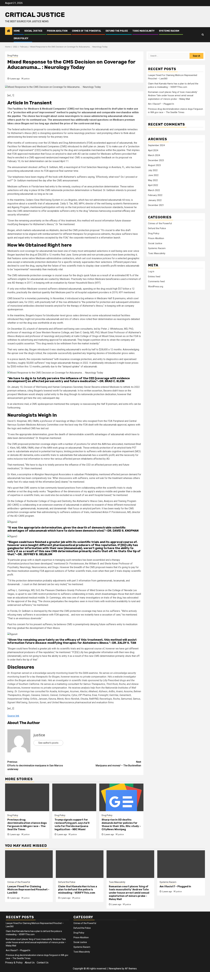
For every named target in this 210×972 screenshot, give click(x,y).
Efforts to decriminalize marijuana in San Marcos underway (35, 765)
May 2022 (153, 180)
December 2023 (156, 160)
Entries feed (154, 276)
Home (17, 31)
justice (27, 79)
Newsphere (115, 968)
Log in (151, 271)
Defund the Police (117, 31)
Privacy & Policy (14, 962)
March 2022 (154, 190)
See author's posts (48, 742)
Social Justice (33, 31)
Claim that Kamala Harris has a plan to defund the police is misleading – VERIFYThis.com (77, 889)
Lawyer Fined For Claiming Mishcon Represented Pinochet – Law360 (28, 889)
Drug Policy (21, 38)
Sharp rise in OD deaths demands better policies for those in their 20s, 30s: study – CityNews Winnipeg (121, 824)
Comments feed (156, 281)
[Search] (203, 35)
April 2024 (153, 150)
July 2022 (153, 170)
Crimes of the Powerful (86, 31)
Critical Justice (35, 15)
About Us (30, 962)
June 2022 (153, 175)
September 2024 (156, 145)
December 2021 (156, 205)
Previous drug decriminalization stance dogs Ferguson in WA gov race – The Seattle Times (27, 824)
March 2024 (154, 155)
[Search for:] (169, 56)
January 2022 (155, 200)
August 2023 (154, 165)
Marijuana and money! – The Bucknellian (118, 763)
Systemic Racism (169, 31)
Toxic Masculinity (143, 31)
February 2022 (155, 195)
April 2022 (153, 185)
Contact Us (42, 962)
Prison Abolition (57, 31)
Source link (13, 715)
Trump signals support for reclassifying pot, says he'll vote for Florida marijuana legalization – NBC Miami (72, 824)
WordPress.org (155, 286)
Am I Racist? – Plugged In (161, 104)
